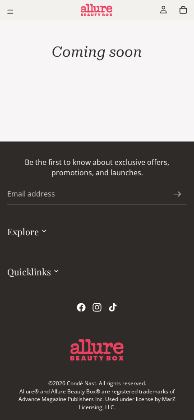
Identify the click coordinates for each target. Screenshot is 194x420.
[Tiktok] (112, 307)
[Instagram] (97, 307)
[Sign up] (177, 194)
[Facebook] (81, 307)
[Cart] (183, 10)
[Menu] (10, 11)
